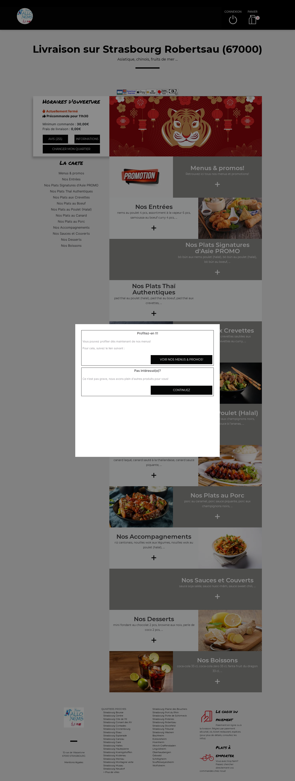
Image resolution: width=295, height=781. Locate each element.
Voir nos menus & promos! (181, 359)
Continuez (181, 390)
